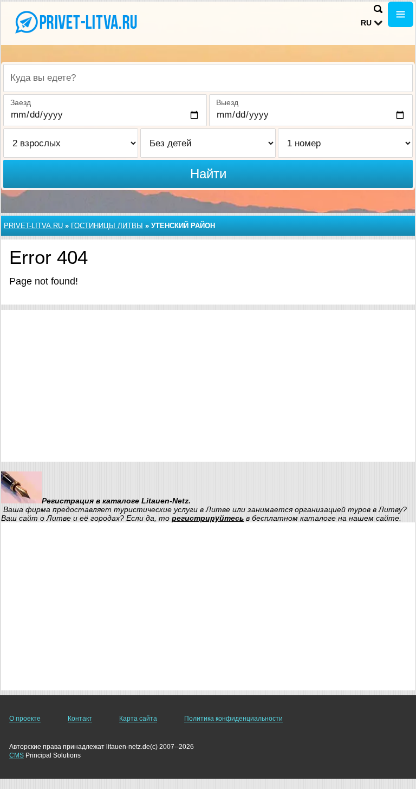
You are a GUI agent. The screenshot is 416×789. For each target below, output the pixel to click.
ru (366, 22)
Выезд (227, 102)
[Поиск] (378, 9)
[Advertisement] (208, 386)
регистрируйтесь (208, 518)
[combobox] (208, 78)
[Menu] (400, 14)
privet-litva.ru (33, 226)
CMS (16, 755)
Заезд (20, 102)
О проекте (25, 718)
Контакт (80, 718)
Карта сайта (138, 718)
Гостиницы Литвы (107, 226)
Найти (208, 173)
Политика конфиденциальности (233, 718)
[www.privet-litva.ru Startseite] (76, 22)
